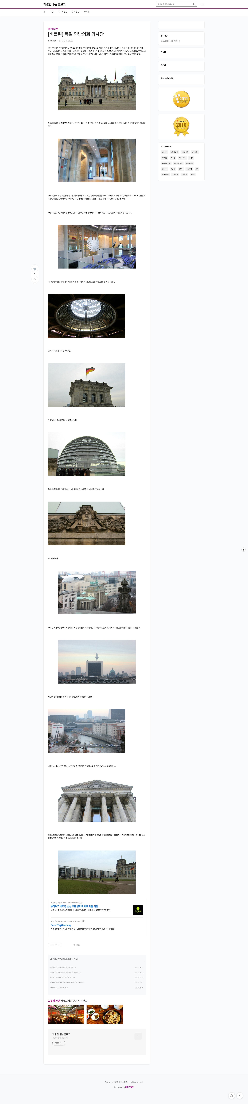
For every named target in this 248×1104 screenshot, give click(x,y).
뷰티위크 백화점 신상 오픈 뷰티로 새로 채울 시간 (74, 906)
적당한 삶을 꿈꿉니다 (60, 1038)
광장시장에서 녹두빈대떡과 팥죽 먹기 (61, 967)
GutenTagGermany (61, 925)
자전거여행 (178, 163)
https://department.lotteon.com (64, 902)
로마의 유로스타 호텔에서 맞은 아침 (60, 977)
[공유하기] (55, 945)
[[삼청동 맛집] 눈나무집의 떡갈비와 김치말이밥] (105, 1023)
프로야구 (190, 163)
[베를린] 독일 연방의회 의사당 (76, 34)
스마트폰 (166, 174)
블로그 (165, 152)
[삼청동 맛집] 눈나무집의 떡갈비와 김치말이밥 (64, 972)
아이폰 (165, 158)
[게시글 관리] (59, 945)
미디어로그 (62, 11)
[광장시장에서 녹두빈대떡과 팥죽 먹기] (66, 1023)
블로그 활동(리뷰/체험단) (170, 41)
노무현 (195, 152)
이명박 (185, 174)
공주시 (165, 169)
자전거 (175, 174)
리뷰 (193, 174)
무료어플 (185, 152)
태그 (51, 11)
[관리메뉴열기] (243, 549)
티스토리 (182, 158)
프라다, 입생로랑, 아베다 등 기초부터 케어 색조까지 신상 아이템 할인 (81, 909)
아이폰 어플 (166, 163)
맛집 (173, 169)
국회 (191, 158)
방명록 (87, 11)
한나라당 (175, 152)
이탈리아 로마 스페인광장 (57, 987)
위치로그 (75, 11)
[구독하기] (243, 555)
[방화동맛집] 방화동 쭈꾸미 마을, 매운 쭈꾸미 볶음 (65, 982)
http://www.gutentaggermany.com (65, 921)
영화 (181, 169)
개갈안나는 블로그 (54, 4)
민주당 (190, 169)
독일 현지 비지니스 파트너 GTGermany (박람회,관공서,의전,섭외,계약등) (83, 928)
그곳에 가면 (53, 28)
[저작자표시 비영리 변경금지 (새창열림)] (76, 945)
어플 (173, 158)
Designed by (124, 1087)
